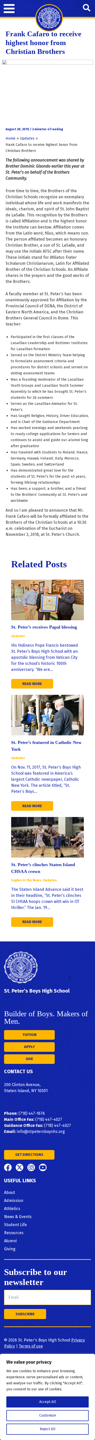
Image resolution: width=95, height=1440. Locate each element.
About (9, 1192)
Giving (9, 1249)
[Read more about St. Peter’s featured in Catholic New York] (47, 715)
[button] (87, 8)
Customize (47, 1415)
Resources (14, 1232)
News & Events (18, 1216)
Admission (13, 1200)
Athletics (12, 1208)
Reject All (47, 1429)
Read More (32, 683)
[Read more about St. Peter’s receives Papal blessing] (47, 599)
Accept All (47, 1402)
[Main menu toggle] (9, 8)
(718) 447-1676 (31, 1113)
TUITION (29, 1034)
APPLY (29, 1046)
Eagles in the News (26, 880)
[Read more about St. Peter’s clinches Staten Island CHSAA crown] (47, 837)
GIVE (29, 1059)
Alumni (10, 1240)
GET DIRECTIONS (29, 1154)
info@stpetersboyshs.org (41, 1131)
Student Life (15, 1224)
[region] (47, 1397)
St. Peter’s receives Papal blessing (44, 627)
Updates (18, 636)
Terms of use (31, 1346)
